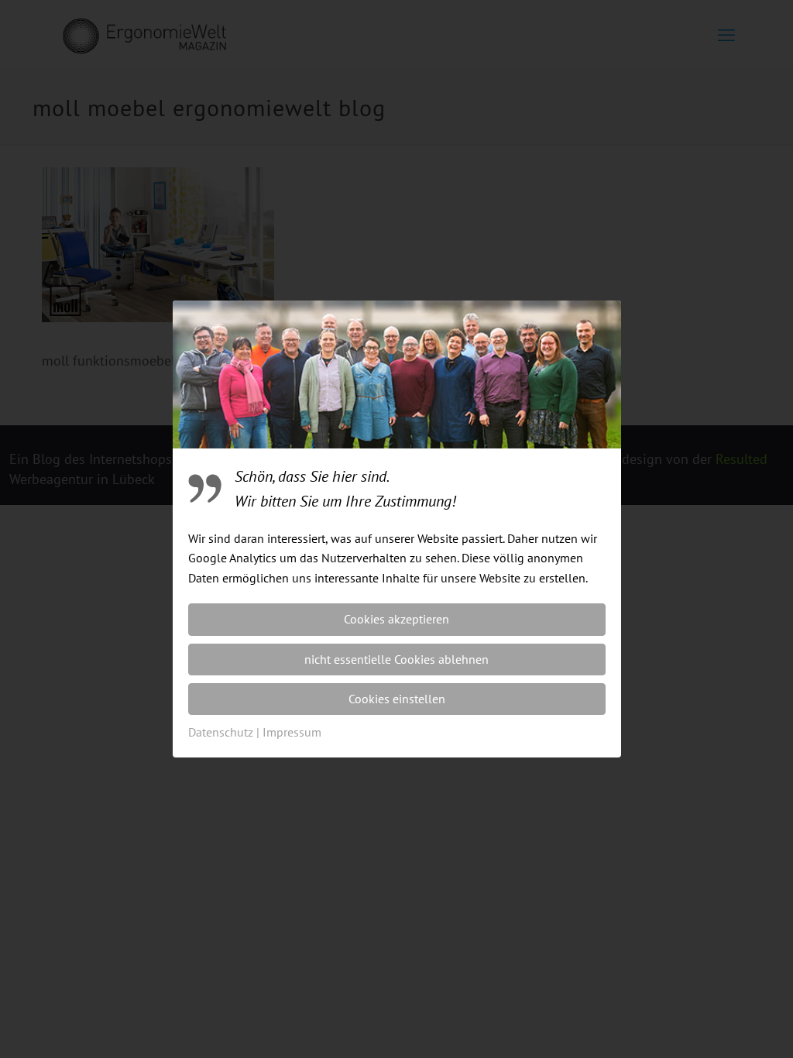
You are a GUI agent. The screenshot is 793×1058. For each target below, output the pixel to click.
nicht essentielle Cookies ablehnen (396, 659)
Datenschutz (220, 732)
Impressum (292, 732)
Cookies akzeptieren (396, 619)
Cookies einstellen (396, 698)
